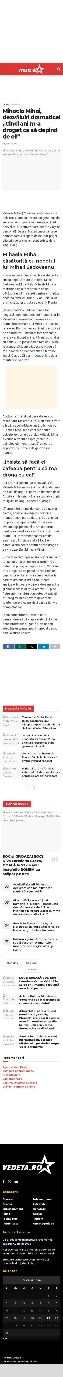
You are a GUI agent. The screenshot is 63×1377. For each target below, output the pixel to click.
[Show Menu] (4, 69)
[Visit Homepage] (31, 69)
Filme (6, 1213)
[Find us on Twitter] (9, 1182)
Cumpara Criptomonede (18, 1071)
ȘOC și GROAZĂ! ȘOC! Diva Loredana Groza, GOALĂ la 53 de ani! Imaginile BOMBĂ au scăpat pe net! (23, 865)
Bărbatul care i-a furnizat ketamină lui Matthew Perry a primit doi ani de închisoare (41, 772)
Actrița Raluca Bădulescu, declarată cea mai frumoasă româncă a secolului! (32, 888)
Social (37, 1213)
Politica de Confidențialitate (20, 1361)
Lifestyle (39, 1204)
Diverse (8, 1199)
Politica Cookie (12, 1357)
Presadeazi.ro (11, 1075)
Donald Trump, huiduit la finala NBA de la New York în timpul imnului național (40, 757)
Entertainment (13, 1209)
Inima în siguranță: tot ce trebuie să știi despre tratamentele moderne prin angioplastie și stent (35, 944)
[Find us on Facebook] (3, 1182)
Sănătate (39, 1209)
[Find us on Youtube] (16, 1182)
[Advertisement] (31, 31)
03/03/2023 (9, 144)
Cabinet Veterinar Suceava (20, 1082)
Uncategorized (43, 1223)
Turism (38, 1218)
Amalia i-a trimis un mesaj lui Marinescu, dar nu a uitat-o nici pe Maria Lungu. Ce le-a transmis (36, 927)
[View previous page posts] (28, 787)
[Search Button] (58, 69)
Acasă (6, 104)
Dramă (15, 104)
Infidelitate (10, 1223)
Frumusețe (10, 1218)
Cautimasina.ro (12, 1078)
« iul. (5, 1338)
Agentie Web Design (16, 1067)
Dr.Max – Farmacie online (19, 1086)
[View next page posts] (34, 787)
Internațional (42, 1199)
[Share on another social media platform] (55, 646)
